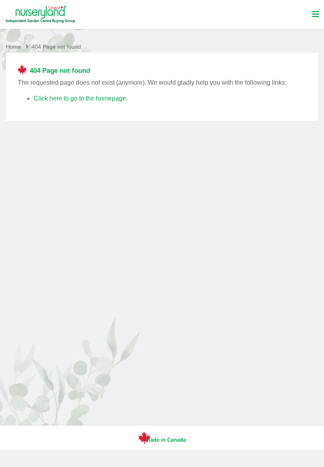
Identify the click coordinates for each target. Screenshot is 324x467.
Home (13, 47)
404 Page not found (56, 47)
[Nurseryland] (40, 14)
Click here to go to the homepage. (81, 98)
